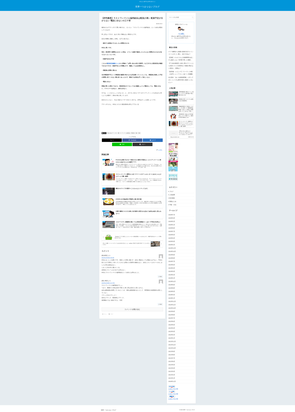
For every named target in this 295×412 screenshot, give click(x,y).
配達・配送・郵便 (136, 133)
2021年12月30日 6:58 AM (108, 257)
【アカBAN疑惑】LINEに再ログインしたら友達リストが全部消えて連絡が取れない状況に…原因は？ (181, 66)
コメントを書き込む (132, 309)
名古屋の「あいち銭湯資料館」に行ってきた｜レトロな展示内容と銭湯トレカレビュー (180, 80)
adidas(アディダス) (113, 133)
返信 (161, 276)
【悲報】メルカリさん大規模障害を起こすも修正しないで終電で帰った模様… (180, 59)
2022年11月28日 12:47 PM (108, 283)
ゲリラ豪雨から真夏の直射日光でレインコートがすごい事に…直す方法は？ (180, 53)
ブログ (104, 133)
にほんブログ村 (173, 389)
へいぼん (181, 33)
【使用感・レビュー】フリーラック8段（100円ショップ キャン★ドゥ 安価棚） (181, 73)
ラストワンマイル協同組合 (124, 133)
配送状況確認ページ (113, 63)
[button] (142, 144)
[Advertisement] (132, 117)
